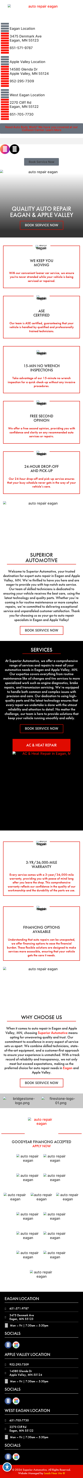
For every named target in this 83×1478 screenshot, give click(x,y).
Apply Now (41, 1146)
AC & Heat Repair (41, 745)
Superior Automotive (53, 1032)
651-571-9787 (21, 48)
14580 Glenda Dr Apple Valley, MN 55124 (29, 71)
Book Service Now (41, 225)
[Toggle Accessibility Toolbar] (7, 1467)
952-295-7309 (22, 81)
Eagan (67, 1067)
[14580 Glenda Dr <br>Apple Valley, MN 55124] (5, 71)
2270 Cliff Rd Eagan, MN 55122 (24, 104)
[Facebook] (8, 1344)
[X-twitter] (14, 149)
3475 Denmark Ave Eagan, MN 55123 (26, 38)
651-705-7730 (22, 114)
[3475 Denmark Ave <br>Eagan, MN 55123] (5, 38)
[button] (41, 141)
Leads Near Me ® (54, 1473)
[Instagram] (5, 149)
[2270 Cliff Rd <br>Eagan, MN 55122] (5, 104)
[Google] (16, 1344)
